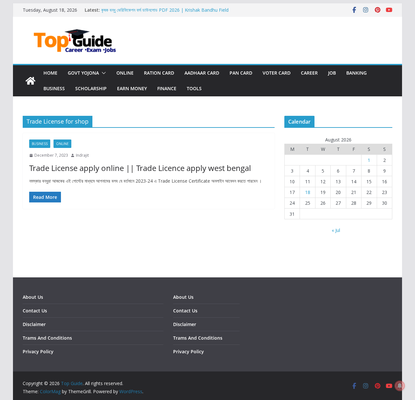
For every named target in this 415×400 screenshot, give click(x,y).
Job (332, 73)
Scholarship (91, 88)
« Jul (336, 230)
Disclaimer (34, 324)
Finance (166, 88)
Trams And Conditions (47, 338)
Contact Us (35, 311)
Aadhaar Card (201, 73)
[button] (102, 73)
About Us (33, 297)
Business (54, 88)
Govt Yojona (83, 73)
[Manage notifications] (400, 386)
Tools (194, 88)
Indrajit (82, 155)
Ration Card (159, 73)
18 (307, 192)
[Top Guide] (30, 81)
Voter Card (276, 73)
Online (125, 73)
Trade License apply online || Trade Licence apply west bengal (140, 168)
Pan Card (241, 73)
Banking (356, 73)
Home (50, 73)
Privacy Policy (38, 351)
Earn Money (132, 88)
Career (309, 73)
